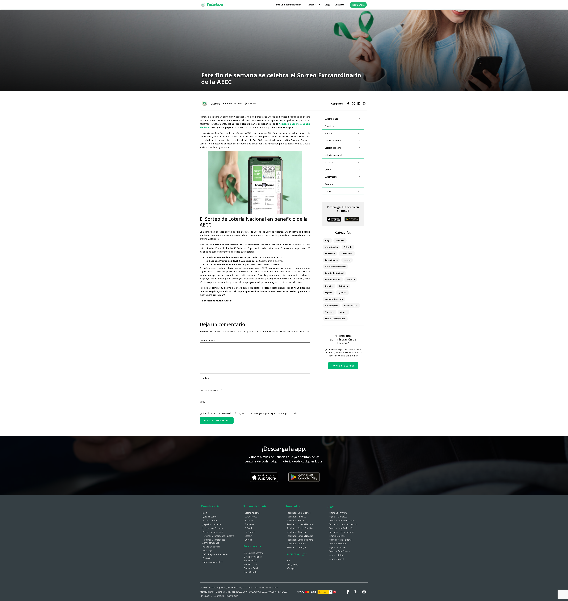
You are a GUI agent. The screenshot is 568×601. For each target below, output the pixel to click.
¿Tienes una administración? (287, 4)
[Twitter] (356, 592)
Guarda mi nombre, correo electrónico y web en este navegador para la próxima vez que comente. (250, 413)
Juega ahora (358, 4)
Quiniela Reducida (334, 299)
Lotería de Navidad (334, 273)
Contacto (339, 4)
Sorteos (312, 4)
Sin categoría (331, 305)
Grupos (343, 312)
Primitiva (343, 286)
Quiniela (342, 292)
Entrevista (330, 253)
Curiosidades (331, 247)
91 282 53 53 (265, 587)
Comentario (207, 340)
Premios (329, 286)
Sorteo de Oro (351, 305)
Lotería (347, 260)
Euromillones (331, 260)
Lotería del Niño (333, 279)
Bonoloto (340, 240)
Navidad (351, 279)
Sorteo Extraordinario (335, 266)
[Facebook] (347, 592)
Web (202, 402)
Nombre (205, 378)
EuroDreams (346, 253)
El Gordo (348, 247)
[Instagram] (364, 592)
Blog (327, 4)
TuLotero (329, 312)
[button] (348, 103)
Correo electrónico (211, 390)
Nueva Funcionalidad (335, 318)
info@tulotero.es (208, 591)
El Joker (328, 292)
